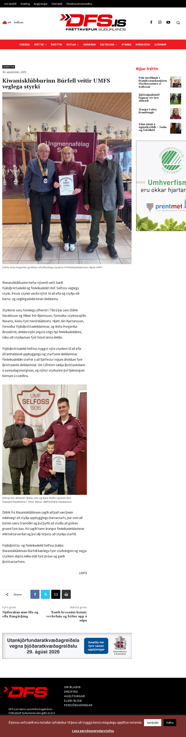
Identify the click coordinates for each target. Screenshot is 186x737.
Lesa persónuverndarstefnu (93, 731)
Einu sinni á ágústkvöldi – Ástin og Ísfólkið (152, 127)
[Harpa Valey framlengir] (175, 113)
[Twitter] (45, 594)
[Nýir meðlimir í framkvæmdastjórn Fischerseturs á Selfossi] (175, 82)
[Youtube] (168, 22)
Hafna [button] (170, 723)
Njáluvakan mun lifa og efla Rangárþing (20, 614)
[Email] (55, 594)
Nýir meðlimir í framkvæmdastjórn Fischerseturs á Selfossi (153, 82)
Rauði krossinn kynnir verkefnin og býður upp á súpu (66, 616)
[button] (178, 22)
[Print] (66, 594)
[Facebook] (151, 22)
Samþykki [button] (153, 723)
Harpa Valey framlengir (148, 111)
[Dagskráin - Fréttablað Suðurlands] (93, 22)
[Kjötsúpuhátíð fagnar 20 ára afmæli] (175, 98)
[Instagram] (160, 22)
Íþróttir (8, 66)
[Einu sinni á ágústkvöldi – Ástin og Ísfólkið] (175, 128)
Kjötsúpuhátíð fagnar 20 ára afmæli (149, 97)
